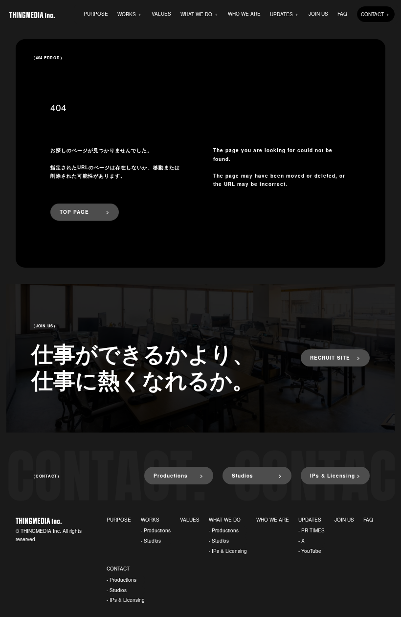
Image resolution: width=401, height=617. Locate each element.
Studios (242, 475)
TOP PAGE (74, 211)
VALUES (161, 13)
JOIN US (318, 13)
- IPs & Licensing (228, 551)
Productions (171, 475)
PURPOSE (96, 13)
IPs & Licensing (332, 475)
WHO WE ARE (244, 13)
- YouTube (309, 551)
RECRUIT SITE (330, 357)
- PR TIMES (311, 530)
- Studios (151, 540)
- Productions (156, 530)
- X (301, 540)
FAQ (342, 13)
